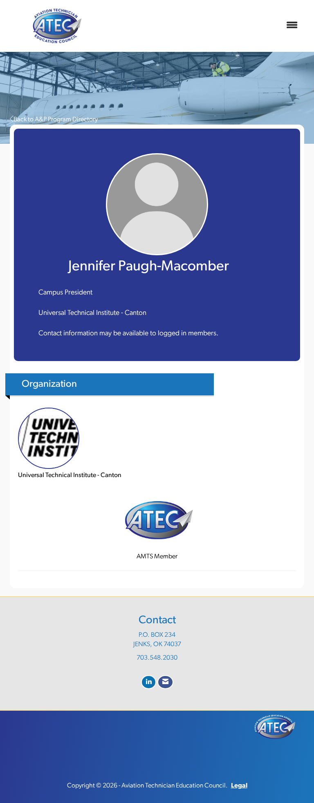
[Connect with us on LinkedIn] (148, 682)
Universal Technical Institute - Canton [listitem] (69, 475)
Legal (239, 786)
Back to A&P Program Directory (55, 119)
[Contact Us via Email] (165, 682)
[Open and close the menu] (206, 26)
